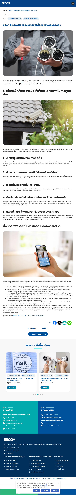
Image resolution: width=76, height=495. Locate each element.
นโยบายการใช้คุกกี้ (46, 478)
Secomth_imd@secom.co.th (52, 426)
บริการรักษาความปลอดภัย (28, 375)
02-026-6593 (10, 418)
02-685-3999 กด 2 (49, 423)
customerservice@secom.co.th (52, 417)
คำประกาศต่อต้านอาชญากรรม (17, 478)
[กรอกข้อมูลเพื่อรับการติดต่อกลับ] (4, 423)
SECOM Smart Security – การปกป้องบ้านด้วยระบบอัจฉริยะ (29, 316)
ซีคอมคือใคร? (58, 457)
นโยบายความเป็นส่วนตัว (33, 478)
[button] (73, 3)
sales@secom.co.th (11, 420)
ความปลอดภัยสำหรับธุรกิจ (14, 375)
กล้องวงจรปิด (22, 82)
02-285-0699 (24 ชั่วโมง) (51, 415)
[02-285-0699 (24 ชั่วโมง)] (42, 415)
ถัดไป (44, 328)
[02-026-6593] (4, 418)
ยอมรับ (55, 490)
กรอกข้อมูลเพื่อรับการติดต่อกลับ (14, 423)
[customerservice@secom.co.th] (42, 417)
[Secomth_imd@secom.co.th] (42, 426)
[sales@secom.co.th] (4, 420)
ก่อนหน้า (33, 328)
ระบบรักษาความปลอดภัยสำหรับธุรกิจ (40, 457)
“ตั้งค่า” (47, 487)
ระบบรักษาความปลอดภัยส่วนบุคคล (14, 457)
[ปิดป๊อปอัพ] (58, 483)
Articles (5, 10)
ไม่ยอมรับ (45, 490)
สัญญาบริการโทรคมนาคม (59, 478)
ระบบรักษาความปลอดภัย (46, 375)
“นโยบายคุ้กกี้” (43, 485)
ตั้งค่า (36, 490)
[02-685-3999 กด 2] (42, 423)
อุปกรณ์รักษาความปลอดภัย (61, 375)
